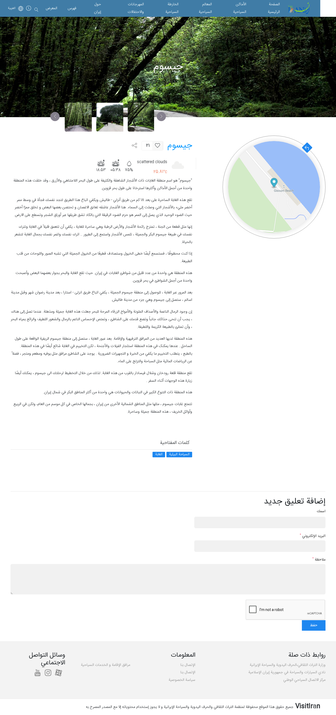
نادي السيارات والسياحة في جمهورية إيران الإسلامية (287, 672)
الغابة (158, 454)
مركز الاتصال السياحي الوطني (304, 680)
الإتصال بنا (187, 665)
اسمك (321, 511)
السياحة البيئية (179, 454)
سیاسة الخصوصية (182, 680)
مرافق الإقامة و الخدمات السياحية (105, 665)
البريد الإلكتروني (313, 536)
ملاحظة (319, 560)
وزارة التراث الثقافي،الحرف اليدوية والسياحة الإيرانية (288, 665)
